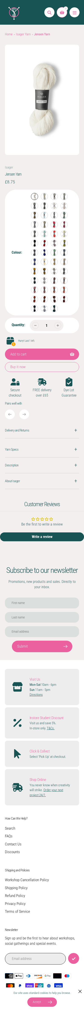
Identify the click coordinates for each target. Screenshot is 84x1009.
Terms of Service (17, 911)
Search (10, 828)
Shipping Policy (16, 888)
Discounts (12, 852)
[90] (34, 289)
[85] (34, 280)
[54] (34, 261)
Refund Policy (15, 895)
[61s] (64, 261)
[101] (54, 308)
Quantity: (18, 325)
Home (9, 34)
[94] (34, 299)
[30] (34, 243)
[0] (34, 196)
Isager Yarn (23, 34)
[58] (44, 261)
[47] (64, 252)
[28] (54, 233)
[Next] (24, 414)
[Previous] (10, 414)
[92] (54, 289)
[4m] (34, 205)
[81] (44, 271)
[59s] (54, 261)
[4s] (44, 205)
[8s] (34, 215)
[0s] (44, 196)
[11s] (64, 215)
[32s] (44, 243)
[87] (44, 280)
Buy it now (18, 367)
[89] (64, 280)
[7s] (64, 205)
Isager (9, 167)
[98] (64, 299)
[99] (34, 308)
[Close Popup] (80, 991)
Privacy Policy (15, 903)
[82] (54, 271)
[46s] (54, 252)
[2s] (54, 196)
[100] (44, 308)
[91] (44, 289)
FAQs (9, 836)
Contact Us (13, 844)
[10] (44, 215)
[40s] (64, 243)
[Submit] (73, 958)
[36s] (54, 243)
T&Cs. (51, 728)
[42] (34, 252)
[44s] (44, 252)
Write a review (42, 537)
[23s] (34, 233)
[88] (54, 280)
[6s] (54, 205)
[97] (54, 299)
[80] (34, 271)
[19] (54, 224)
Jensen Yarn (42, 34)
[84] (64, 271)
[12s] (34, 224)
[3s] (64, 196)
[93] (64, 289)
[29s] (64, 233)
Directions (36, 695)
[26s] (44, 233)
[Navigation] (74, 12)
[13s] (44, 224)
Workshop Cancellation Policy (27, 880)
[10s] (54, 215)
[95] (44, 299)
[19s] (64, 224)
